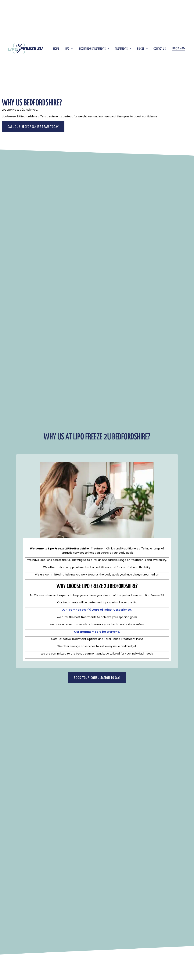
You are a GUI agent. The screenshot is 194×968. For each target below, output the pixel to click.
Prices (140, 48)
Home (56, 48)
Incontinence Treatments (92, 48)
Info (67, 48)
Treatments (121, 48)
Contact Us (159, 48)
